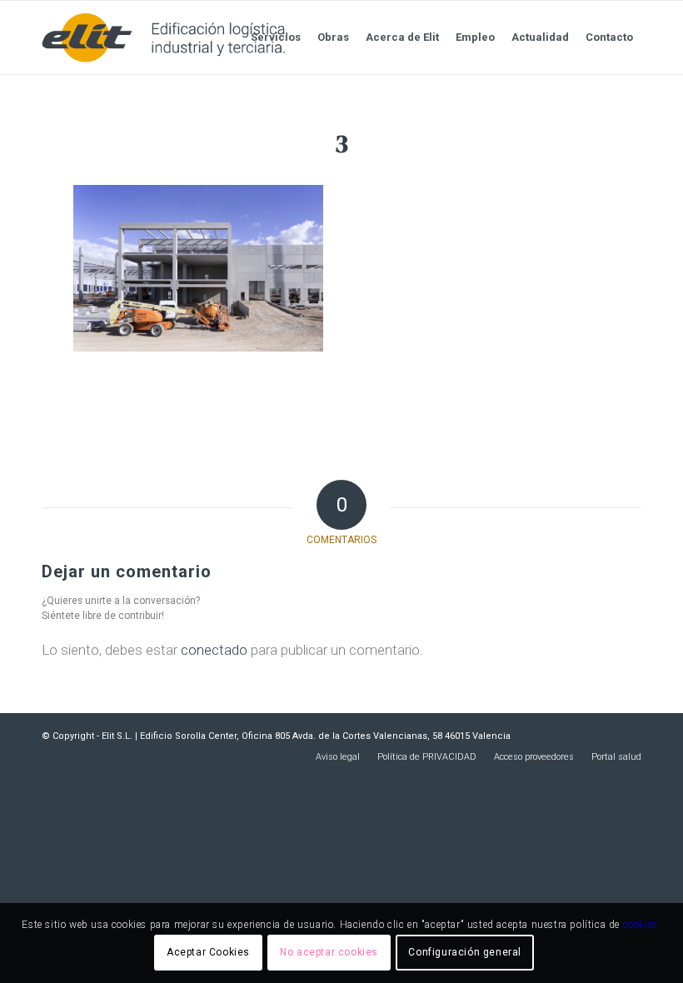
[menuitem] (275, 37)
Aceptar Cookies (208, 952)
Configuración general (464, 952)
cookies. (642, 925)
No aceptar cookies (329, 952)
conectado (214, 649)
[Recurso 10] (164, 37)
